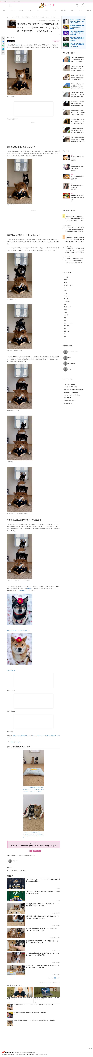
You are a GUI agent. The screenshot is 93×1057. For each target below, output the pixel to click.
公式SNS (9, 1054)
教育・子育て (67, 331)
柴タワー (18, 45)
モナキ (69, 369)
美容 (65, 336)
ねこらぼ (11, 870)
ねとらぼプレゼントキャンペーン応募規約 (73, 389)
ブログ (12, 742)
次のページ (36, 850)
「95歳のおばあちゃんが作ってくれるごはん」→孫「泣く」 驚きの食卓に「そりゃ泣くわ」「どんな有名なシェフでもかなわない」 (77, 132)
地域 (46, 10)
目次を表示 (56, 41)
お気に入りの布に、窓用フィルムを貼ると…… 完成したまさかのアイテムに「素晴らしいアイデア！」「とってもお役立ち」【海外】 (77, 96)
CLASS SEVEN (71, 363)
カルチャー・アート (68, 285)
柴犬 (25, 870)
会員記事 (89, 10)
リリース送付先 (67, 397)
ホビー (65, 304)
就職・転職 (66, 325)
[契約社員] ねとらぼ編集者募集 (70, 392)
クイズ (29, 10)
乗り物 (65, 309)
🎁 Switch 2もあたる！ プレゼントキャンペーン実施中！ (10, 1)
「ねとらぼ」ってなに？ (69, 384)
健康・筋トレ (67, 315)
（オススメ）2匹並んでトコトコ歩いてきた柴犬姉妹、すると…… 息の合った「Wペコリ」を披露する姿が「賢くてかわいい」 (33, 789)
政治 (65, 328)
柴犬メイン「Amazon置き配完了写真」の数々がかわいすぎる (33, 846)
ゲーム (65, 293)
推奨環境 (45, 1054)
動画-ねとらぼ (18, 870)
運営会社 (36, 1054)
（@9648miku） (22, 590)
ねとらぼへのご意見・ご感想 (70, 386)
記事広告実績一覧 (67, 403)
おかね (65, 282)
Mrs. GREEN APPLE (73, 351)
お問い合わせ (19, 1054)
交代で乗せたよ (11, 670)
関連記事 (29, 588)
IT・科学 (66, 277)
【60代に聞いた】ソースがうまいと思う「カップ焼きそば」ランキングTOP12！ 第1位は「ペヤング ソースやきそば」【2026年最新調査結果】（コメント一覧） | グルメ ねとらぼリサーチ (75, 252)
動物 (72, 10)
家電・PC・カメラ (68, 323)
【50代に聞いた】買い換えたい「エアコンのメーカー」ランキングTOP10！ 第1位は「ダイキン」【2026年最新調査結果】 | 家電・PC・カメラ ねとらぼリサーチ (74, 241)
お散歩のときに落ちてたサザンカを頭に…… (18, 630)
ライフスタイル (67, 306)
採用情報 (41, 1054)
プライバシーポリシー (26, 1054)
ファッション (67, 301)
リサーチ (80, 10)
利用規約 (90, 1048)
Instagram (18, 742)
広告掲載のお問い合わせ (69, 400)
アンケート (66, 151)
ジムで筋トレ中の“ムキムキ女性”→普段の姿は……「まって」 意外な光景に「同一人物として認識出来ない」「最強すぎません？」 (78, 123)
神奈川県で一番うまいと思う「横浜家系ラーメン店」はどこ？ (77, 197)
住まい (55, 10)
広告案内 (14, 1054)
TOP (4, 10)
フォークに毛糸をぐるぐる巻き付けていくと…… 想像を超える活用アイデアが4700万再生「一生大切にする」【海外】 (77, 141)
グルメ (38, 10)
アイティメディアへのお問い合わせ (71, 395)
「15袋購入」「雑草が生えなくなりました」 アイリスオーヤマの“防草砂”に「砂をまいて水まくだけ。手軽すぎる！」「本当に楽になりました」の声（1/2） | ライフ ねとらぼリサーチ (74, 262)
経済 (65, 333)
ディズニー (66, 296)
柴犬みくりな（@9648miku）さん (22, 735)
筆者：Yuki (15, 861)
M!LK (69, 357)
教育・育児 (63, 10)
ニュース (13, 10)
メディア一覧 (4, 1054)
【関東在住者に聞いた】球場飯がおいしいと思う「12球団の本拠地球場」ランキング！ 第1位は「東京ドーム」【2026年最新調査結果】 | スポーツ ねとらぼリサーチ (74, 220)
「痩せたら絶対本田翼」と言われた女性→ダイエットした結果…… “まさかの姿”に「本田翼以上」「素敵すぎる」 (77, 61)
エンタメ (21, 10)
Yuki (59, 34)
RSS (33, 1054)
